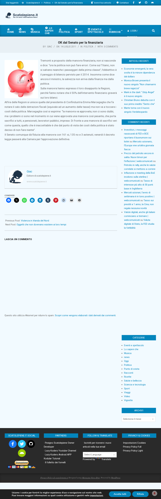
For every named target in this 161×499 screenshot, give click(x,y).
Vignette (128, 400)
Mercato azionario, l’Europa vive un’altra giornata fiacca (139, 145)
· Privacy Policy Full (131, 446)
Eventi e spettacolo (134, 345)
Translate (106, 459)
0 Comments (111, 46)
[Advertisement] (98, 15)
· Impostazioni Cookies (134, 442)
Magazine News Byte (91, 477)
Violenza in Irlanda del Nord (35, 220)
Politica (88, 46)
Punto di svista (131, 369)
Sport (127, 388)
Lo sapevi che (131, 349)
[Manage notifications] (154, 493)
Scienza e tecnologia (135, 384)
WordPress (115, 477)
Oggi (126, 361)
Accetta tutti (120, 494)
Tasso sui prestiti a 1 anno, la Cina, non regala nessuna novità (139, 204)
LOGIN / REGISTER (132, 32)
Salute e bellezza (133, 380)
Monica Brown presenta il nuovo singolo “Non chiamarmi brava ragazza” (140, 84)
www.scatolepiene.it (37, 181)
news (127, 357)
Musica (127, 353)
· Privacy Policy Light (132, 450)
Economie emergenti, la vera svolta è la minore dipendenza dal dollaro (139, 72)
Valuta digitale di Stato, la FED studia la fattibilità (139, 224)
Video (127, 396)
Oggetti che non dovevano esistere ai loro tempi (41, 224)
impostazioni (96, 495)
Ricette (127, 376)
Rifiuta (140, 494)
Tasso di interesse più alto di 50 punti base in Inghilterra (138, 184)
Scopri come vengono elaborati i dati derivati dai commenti (85, 315)
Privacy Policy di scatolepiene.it (54, 477)
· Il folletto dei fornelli (55, 462)
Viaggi (127, 392)
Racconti (128, 372)
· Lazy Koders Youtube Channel (60, 450)
